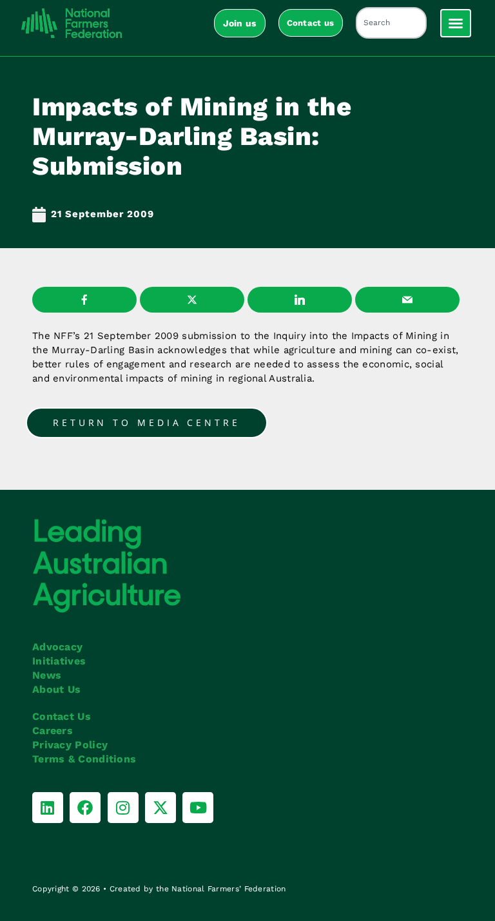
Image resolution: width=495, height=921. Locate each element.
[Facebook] (85, 807)
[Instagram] (123, 807)
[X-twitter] (160, 807)
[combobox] (391, 23)
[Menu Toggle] (455, 23)
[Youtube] (197, 807)
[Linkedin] (47, 807)
